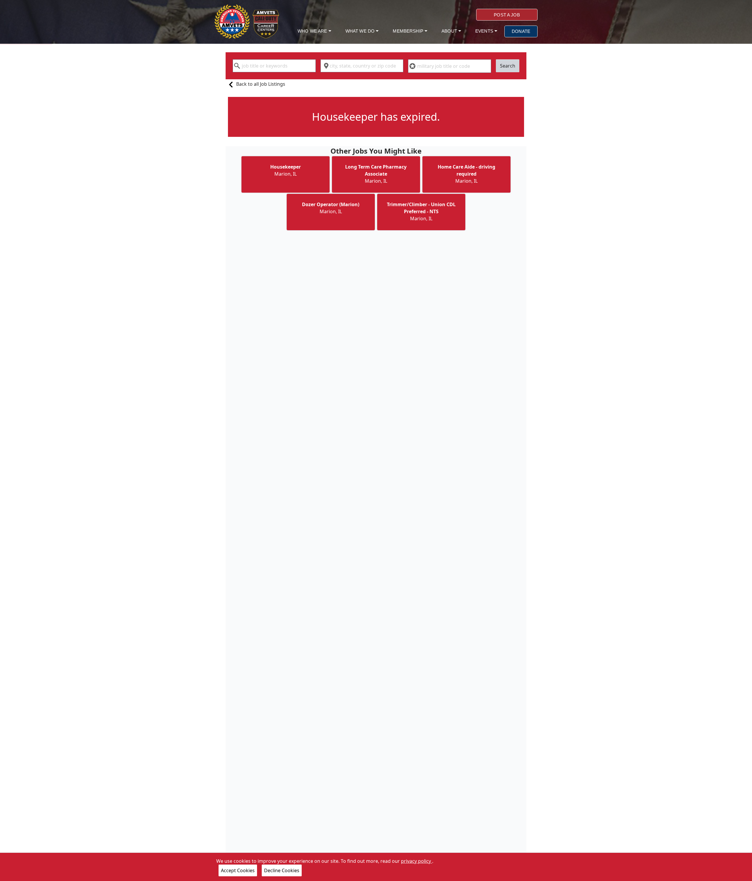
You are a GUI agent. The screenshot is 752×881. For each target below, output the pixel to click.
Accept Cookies (238, 870)
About (450, 30)
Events (484, 30)
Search (507, 66)
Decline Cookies (281, 870)
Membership (408, 30)
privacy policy (416, 861)
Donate (521, 31)
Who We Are (313, 30)
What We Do (360, 30)
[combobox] (274, 65)
